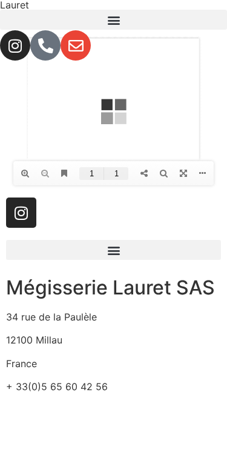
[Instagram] (15, 45)
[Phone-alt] (45, 45)
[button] (113, 20)
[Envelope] (76, 45)
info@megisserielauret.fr (61, 410)
